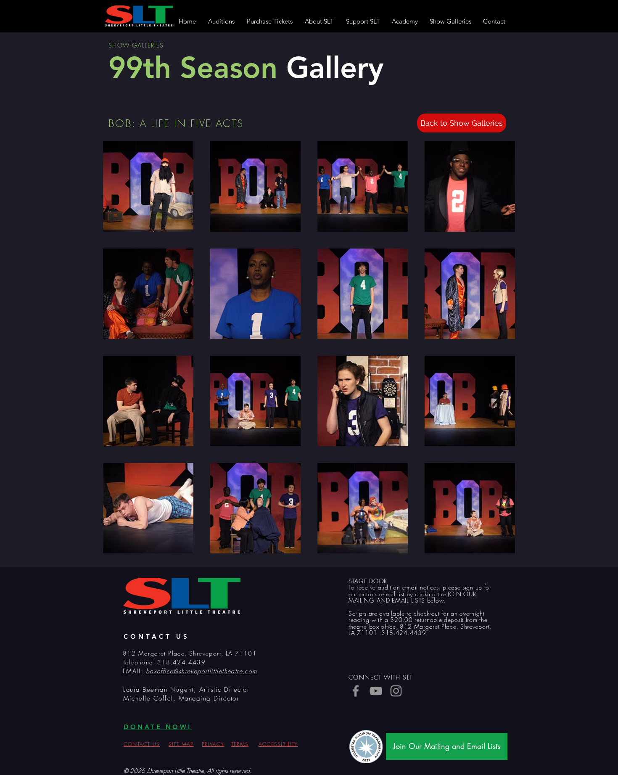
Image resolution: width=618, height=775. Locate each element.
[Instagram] (396, 690)
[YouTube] (375, 690)
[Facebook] (355, 690)
